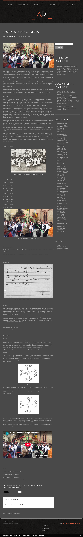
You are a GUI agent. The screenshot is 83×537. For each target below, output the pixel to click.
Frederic (41, 485)
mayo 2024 (60, 129)
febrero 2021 (60, 168)
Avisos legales (8, 522)
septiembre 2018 (61, 208)
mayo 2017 (60, 231)
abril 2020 (59, 180)
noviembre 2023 (61, 135)
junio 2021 (60, 162)
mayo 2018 (60, 214)
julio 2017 (59, 228)
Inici (10, 5)
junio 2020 (60, 177)
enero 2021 (60, 169)
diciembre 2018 (61, 203)
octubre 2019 (60, 189)
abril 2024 (59, 131)
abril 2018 (59, 215)
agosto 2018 (60, 209)
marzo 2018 (60, 217)
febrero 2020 (60, 183)
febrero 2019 (60, 200)
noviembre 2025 (61, 123)
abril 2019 (59, 197)
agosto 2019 (60, 192)
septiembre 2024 (61, 126)
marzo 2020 (60, 182)
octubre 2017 (60, 225)
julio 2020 (59, 175)
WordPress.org (61, 249)
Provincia (24, 485)
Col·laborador (54, 5)
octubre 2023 (60, 137)
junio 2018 (60, 212)
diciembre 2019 (61, 186)
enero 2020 (60, 185)
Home (4, 36)
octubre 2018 (60, 206)
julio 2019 (59, 194)
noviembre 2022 (61, 140)
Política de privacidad (11, 523)
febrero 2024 (60, 134)
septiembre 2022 (61, 142)
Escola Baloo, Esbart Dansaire (65, 65)
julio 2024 (59, 128)
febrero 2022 (60, 149)
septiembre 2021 (61, 157)
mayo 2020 (60, 179)
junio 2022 (60, 145)
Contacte (71, 5)
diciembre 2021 (61, 152)
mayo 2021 (60, 163)
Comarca (15, 485)
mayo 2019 (60, 195)
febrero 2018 (60, 219)
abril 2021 (59, 165)
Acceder (59, 245)
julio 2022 (59, 143)
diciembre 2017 (61, 222)
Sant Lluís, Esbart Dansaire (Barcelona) (67, 69)
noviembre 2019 (61, 188)
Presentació (22, 5)
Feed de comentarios (62, 248)
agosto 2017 (60, 226)
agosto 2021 (60, 159)
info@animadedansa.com (71, 523)
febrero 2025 (60, 125)
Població (19, 485)
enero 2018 (60, 220)
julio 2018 (59, 211)
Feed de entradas (61, 246)
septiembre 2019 (61, 191)
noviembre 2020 (61, 172)
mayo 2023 (60, 139)
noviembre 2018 (61, 205)
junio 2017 (60, 229)
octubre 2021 (60, 155)
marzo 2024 (60, 132)
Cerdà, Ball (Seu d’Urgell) (63, 108)
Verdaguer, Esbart (68, 106)
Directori (38, 5)
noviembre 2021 (61, 154)
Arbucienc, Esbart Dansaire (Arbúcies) (67, 71)
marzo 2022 (60, 148)
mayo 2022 (60, 146)
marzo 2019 (60, 199)
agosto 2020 (60, 174)
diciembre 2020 (61, 171)
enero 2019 (60, 202)
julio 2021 (59, 160)
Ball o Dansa (12, 36)
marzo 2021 (60, 166)
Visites (45, 526)
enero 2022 (60, 151)
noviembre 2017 (61, 223)
